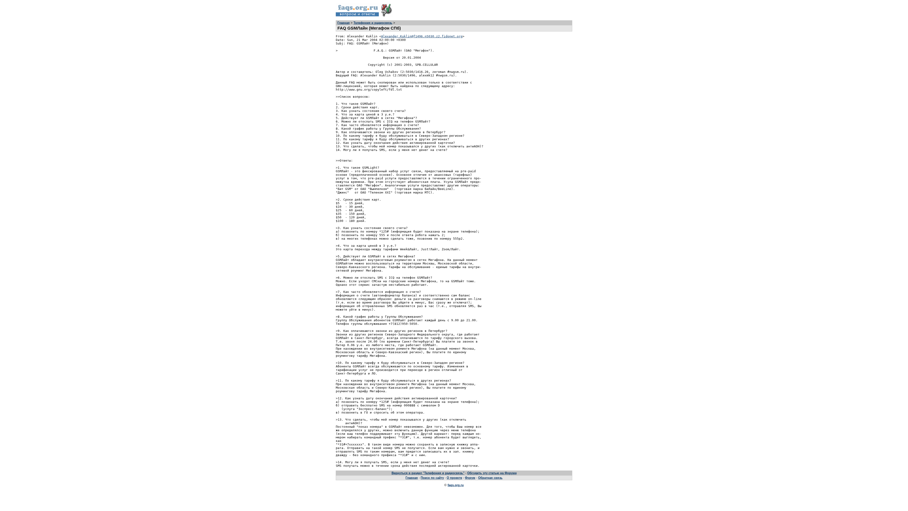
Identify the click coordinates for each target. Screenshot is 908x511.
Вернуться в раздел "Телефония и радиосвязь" (428, 473)
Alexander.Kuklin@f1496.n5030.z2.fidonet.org (422, 36)
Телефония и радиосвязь (373, 23)
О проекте (454, 478)
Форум (470, 478)
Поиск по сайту (432, 478)
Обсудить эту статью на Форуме (492, 473)
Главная (343, 23)
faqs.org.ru (456, 485)
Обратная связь (490, 478)
